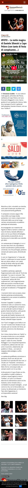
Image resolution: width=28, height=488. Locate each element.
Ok (20, 486)
